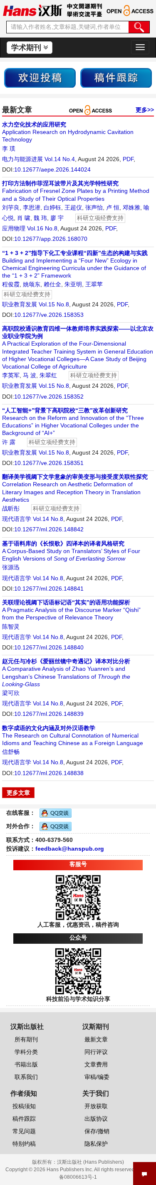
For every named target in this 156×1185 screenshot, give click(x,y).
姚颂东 (31, 284)
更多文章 (18, 792)
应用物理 (13, 228)
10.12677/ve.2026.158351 (49, 463)
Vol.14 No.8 (48, 518)
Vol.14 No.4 (60, 159)
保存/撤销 (96, 1131)
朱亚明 (73, 284)
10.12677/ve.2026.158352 (49, 396)
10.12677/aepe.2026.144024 (52, 169)
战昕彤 (11, 508)
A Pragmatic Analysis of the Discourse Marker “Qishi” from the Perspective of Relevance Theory (71, 610)
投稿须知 (24, 1106)
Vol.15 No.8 (54, 304)
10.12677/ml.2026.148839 (49, 713)
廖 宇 (57, 218)
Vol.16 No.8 (42, 228)
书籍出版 (26, 1064)
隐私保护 (96, 1143)
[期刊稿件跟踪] (116, 77)
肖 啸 (23, 218)
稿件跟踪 (24, 1118)
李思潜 (31, 207)
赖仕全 (52, 284)
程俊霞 (11, 284)
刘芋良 (11, 207)
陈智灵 (11, 626)
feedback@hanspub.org (69, 848)
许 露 (8, 442)
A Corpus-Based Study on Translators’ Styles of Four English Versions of (71, 551)
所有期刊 (26, 1039)
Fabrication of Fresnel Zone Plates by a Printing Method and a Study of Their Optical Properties (75, 191)
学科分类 (26, 1052)
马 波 (29, 375)
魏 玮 (40, 218)
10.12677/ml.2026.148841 (49, 588)
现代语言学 (16, 518)
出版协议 (96, 1118)
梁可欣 (11, 693)
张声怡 (94, 207)
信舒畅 (11, 751)
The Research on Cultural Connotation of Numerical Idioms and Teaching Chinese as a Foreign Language (72, 735)
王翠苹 (94, 284)
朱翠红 (48, 375)
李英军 (11, 375)
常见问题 (24, 1131)
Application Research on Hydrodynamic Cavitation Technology (68, 132)
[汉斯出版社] (32, 10)
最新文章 (96, 1039)
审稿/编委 (96, 1077)
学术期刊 (27, 47)
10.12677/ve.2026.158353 (49, 314)
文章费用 (96, 1064)
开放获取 (96, 1106)
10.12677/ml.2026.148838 (49, 773)
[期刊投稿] (40, 77)
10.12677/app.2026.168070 (50, 238)
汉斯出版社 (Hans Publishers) (90, 1162)
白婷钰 (52, 207)
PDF (128, 159)
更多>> (145, 109)
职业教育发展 (19, 304)
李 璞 (8, 148)
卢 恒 (112, 207)
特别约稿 (24, 1143)
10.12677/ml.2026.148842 (49, 529)
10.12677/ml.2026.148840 (49, 647)
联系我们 (26, 1077)
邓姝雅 (131, 207)
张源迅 (11, 567)
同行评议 (96, 1052)
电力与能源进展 (22, 159)
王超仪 (73, 207)
